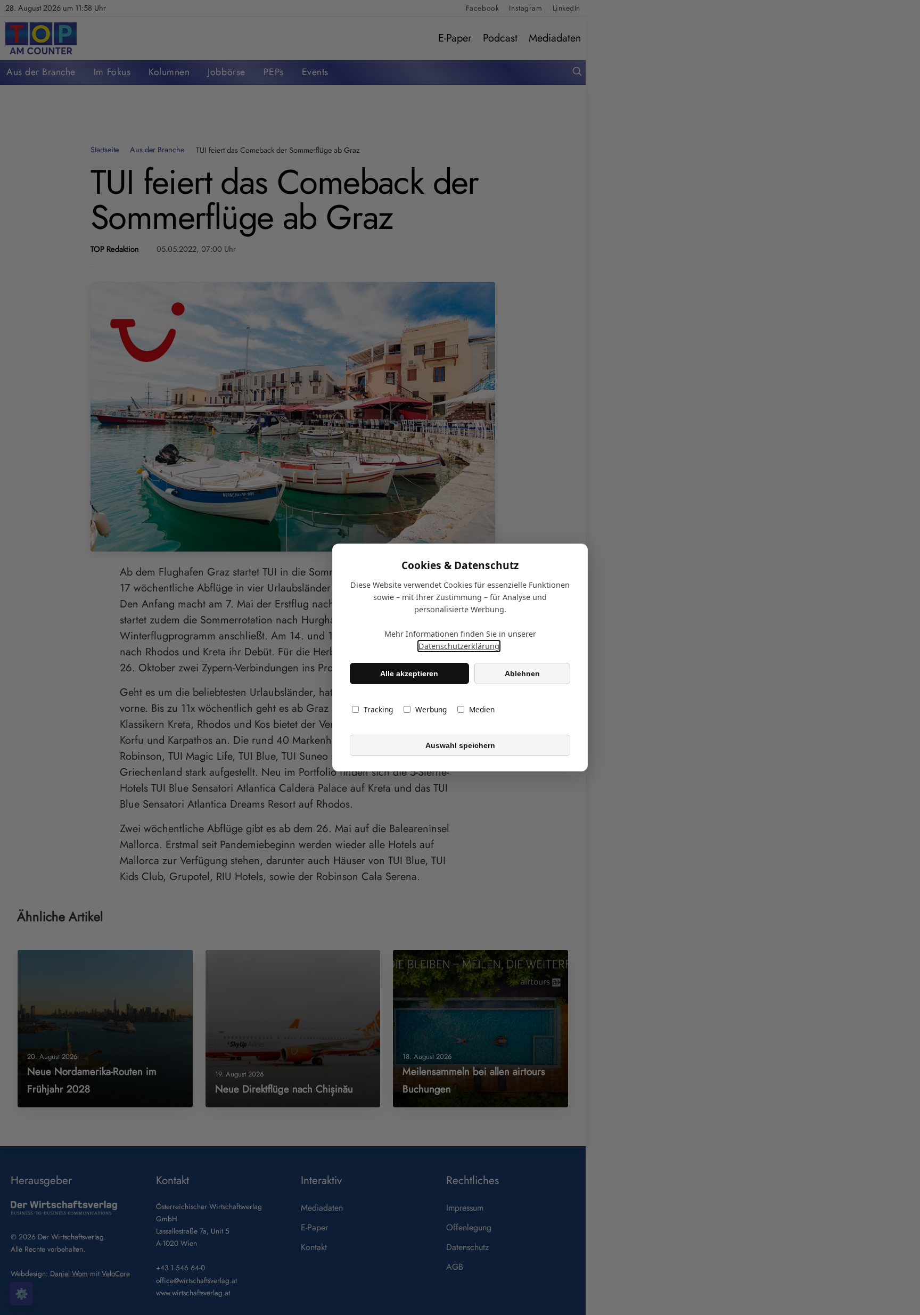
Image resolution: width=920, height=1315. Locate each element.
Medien (482, 709)
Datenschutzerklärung (458, 646)
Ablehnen (522, 673)
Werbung (431, 709)
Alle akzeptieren (409, 673)
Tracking (378, 709)
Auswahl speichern (460, 745)
